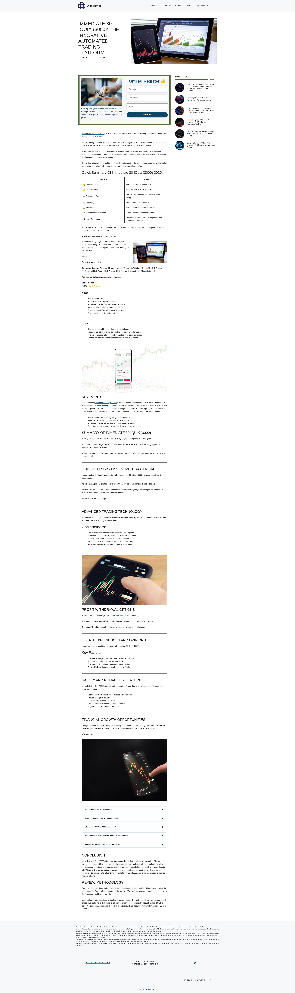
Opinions (189, 6)
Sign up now (147, 115)
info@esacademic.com (98, 963)
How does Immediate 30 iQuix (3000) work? (101, 818)
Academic (94, 5)
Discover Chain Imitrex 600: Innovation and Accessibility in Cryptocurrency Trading (201, 133)
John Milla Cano (84, 58)
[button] (213, 5)
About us (167, 6)
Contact (178, 6)
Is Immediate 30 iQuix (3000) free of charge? (102, 844)
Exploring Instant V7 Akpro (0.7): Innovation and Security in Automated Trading (201, 145)
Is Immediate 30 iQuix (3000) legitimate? (100, 827)
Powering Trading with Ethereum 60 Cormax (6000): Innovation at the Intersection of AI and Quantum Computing (200, 87)
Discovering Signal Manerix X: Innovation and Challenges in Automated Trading (198, 122)
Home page (155, 6)
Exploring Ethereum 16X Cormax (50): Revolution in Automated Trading (201, 99)
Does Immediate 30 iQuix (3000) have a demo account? (106, 835)
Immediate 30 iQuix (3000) (93, 134)
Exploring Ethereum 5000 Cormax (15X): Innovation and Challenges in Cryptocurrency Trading (200, 110)
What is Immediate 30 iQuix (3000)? (98, 809)
